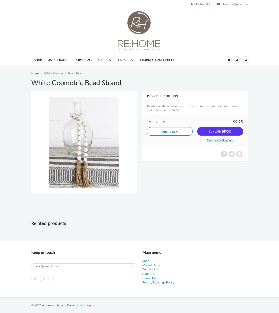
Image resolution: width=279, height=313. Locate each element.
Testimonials (82, 60)
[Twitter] (35, 278)
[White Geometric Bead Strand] (84, 142)
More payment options (220, 140)
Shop (38, 60)
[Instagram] (52, 278)
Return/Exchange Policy (157, 60)
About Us (104, 60)
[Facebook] (43, 278)
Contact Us (125, 60)
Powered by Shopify (80, 305)
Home (35, 73)
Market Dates (57, 60)
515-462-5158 (202, 4)
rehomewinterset (53, 305)
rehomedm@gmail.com (234, 4)
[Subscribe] (132, 266)
